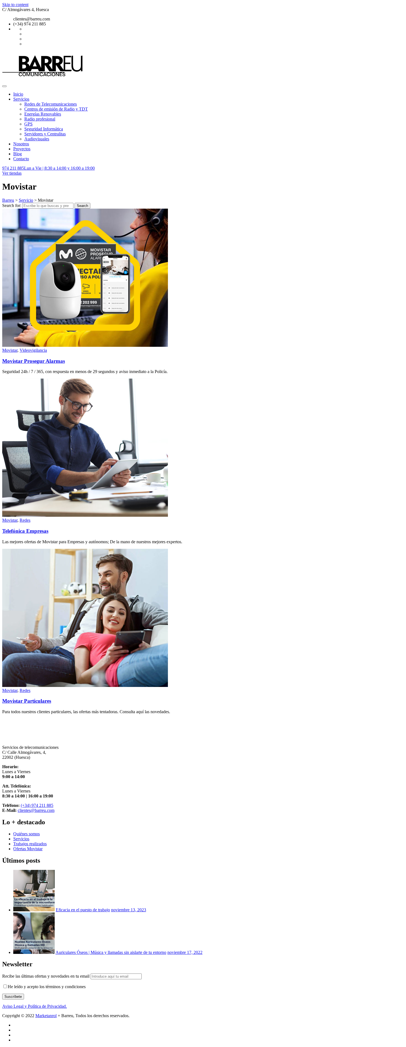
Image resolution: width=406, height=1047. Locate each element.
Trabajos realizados (30, 843)
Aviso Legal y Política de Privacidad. (34, 1006)
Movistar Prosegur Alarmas (33, 361)
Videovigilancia (33, 350)
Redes (25, 520)
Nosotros (21, 143)
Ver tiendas (12, 173)
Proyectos (21, 148)
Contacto (21, 158)
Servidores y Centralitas (45, 134)
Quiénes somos (26, 833)
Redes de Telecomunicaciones (50, 104)
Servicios (21, 99)
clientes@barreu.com (36, 810)
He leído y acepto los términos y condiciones (47, 986)
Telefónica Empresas (25, 531)
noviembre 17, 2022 (184, 952)
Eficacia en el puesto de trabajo (83, 909)
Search (82, 206)
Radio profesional (39, 119)
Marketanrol (46, 1015)
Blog (17, 153)
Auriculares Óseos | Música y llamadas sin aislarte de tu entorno (111, 952)
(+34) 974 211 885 (37, 805)
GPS (28, 124)
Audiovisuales (36, 139)
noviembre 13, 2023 (128, 909)
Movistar (9, 350)
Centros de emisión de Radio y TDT (56, 109)
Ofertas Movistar (28, 848)
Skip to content (15, 4)
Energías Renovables (42, 114)
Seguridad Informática (43, 129)
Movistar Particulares (26, 701)
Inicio (18, 94)
